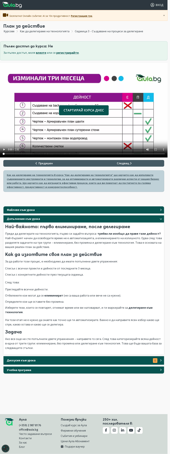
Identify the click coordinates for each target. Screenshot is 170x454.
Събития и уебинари (74, 436)
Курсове (9, 31)
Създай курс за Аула (74, 425)
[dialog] (5, 448)
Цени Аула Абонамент (75, 441)
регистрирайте (67, 53)
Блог (22, 447)
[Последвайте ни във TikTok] (139, 430)
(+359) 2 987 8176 (30, 425)
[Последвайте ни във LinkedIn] (122, 430)
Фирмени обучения (73, 430)
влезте (41, 53)
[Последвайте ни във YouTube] (131, 430)
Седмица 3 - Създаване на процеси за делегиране (108, 31)
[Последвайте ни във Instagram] (114, 430)
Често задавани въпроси (35, 434)
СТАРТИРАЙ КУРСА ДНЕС (84, 110)
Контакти (25, 438)
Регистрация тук (81, 15)
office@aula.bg (28, 429)
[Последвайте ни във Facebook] (106, 430)
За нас (23, 442)
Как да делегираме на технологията (44, 31)
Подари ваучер (74, 446)
